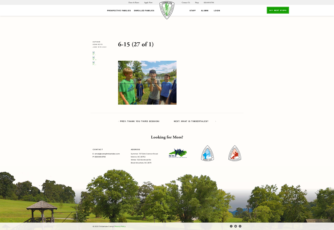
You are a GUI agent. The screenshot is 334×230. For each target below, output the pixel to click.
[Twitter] (94, 58)
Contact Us (186, 2)
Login (217, 10)
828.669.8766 (209, 2)
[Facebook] (94, 53)
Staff (193, 10)
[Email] (94, 63)
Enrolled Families (144, 10)
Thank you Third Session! (143, 121)
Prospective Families (119, 10)
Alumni (204, 10)
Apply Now (148, 2)
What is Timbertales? (195, 121)
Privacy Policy (120, 226)
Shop (197, 2)
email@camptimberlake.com (107, 154)
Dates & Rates (134, 2)
